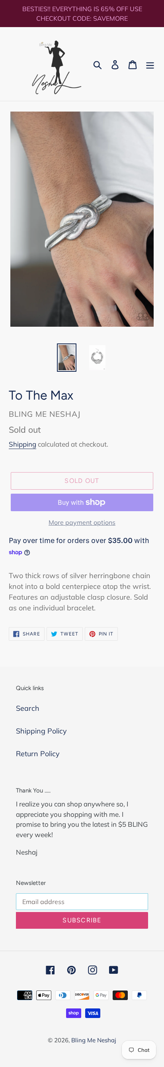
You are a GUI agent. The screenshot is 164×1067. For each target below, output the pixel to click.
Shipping (22, 444)
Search (27, 708)
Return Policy (38, 753)
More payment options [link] (82, 522)
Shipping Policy (41, 731)
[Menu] (150, 64)
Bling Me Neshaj (93, 1040)
